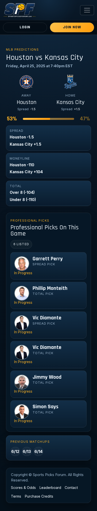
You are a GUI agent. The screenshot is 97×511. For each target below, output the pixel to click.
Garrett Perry (48, 259)
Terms (16, 496)
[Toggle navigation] (87, 10)
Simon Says (45, 406)
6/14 (38, 451)
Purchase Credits (39, 496)
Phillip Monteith (50, 288)
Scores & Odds (23, 487)
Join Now (72, 27)
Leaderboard (50, 487)
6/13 (27, 451)
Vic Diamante (47, 318)
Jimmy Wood (47, 377)
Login (25, 27)
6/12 (15, 451)
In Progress (23, 273)
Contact (71, 487)
